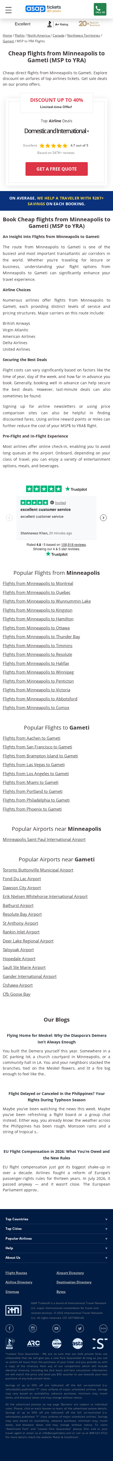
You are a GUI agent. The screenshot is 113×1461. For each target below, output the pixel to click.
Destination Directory (74, 1282)
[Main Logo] (43, 9)
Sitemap (12, 1291)
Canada (58, 35)
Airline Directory (18, 1282)
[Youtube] (56, 1328)
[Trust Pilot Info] (89, 24)
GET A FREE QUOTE (56, 169)
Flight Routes (16, 1272)
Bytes (61, 1291)
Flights (20, 35)
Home (7, 35)
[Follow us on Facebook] (9, 1328)
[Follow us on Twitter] (80, 1328)
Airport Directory (70, 1272)
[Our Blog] (103, 1328)
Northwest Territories (83, 35)
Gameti (8, 41)
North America (39, 35)
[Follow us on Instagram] (33, 1328)
